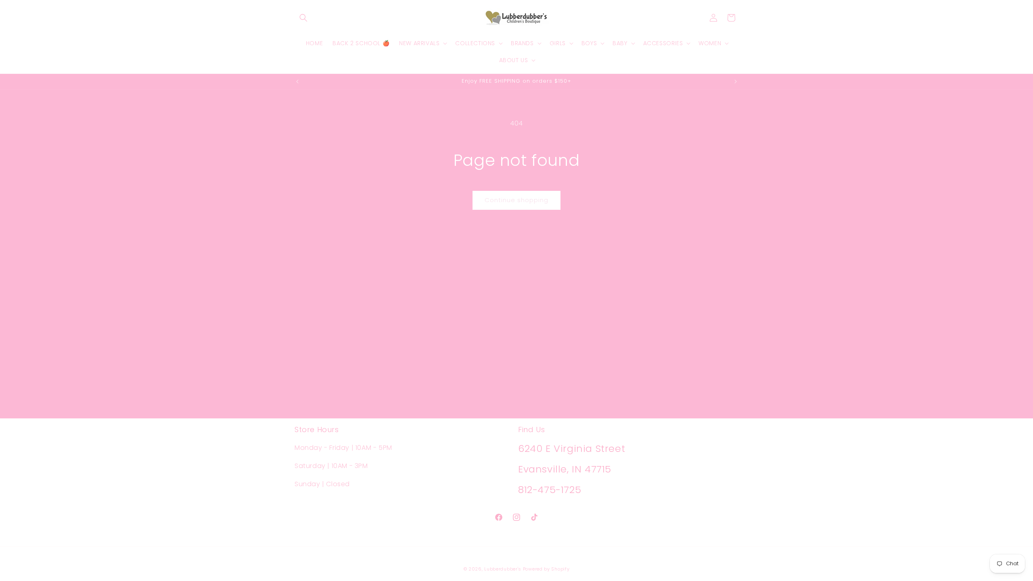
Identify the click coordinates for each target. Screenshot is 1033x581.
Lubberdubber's (502, 569)
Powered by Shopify (546, 569)
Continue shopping (516, 200)
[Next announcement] (735, 81)
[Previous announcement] (297, 81)
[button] (303, 18)
